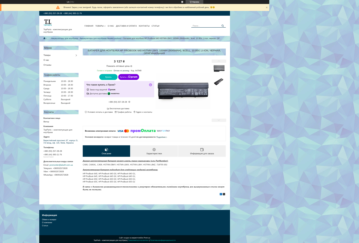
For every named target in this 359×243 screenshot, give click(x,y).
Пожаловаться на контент (138, 240)
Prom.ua (147, 238)
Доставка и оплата (126, 26)
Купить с (124, 77)
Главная (88, 26)
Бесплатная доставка (119, 108)
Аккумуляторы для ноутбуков (64, 38)
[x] (224, 194)
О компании (47, 222)
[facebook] (221, 194)
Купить (108, 77)
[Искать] (222, 26)
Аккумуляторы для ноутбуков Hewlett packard (100, 38)
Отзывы (47, 65)
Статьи (155, 26)
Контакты (144, 26)
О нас (111, 26)
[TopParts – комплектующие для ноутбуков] (47, 22)
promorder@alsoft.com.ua (61, 165)
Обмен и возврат (49, 220)
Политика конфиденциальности (163, 240)
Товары (99, 26)
